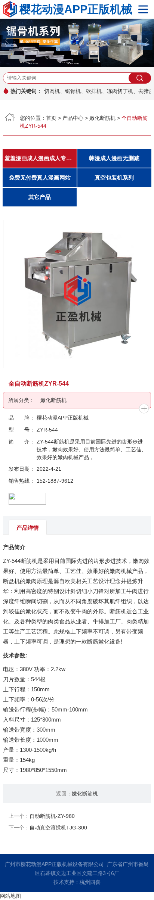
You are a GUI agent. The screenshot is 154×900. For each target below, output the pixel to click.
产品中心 (72, 118)
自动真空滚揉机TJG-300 (58, 828)
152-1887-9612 (55, 481)
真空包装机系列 (114, 178)
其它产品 (39, 197)
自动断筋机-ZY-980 (52, 816)
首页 (51, 118)
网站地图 (10, 896)
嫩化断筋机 (102, 118)
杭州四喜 (90, 882)
